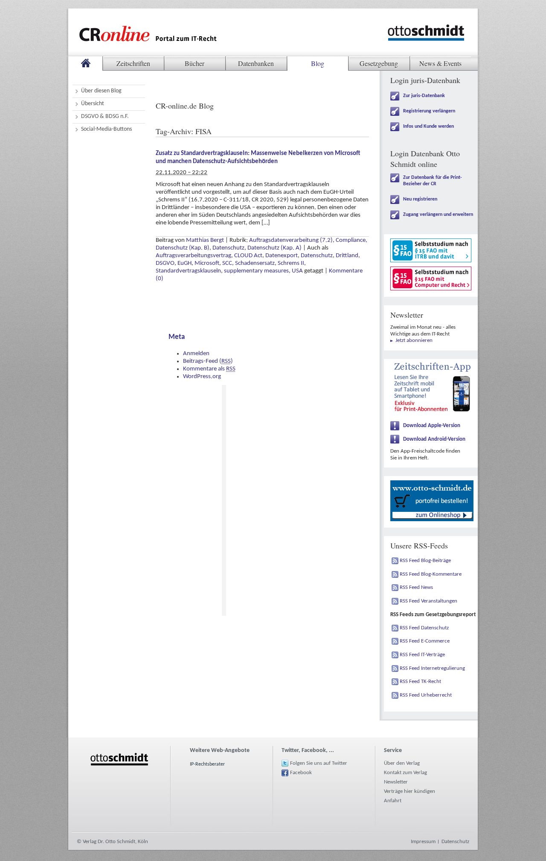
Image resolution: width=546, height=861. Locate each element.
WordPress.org (202, 376)
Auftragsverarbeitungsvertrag (193, 256)
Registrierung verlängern (429, 111)
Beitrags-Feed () (208, 361)
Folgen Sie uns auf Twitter (318, 763)
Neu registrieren (420, 199)
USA (297, 271)
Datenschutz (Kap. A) (274, 248)
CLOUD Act (248, 256)
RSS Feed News (416, 587)
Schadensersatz (255, 263)
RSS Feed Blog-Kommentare (431, 574)
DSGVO (165, 263)
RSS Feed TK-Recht (420, 681)
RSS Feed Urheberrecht (426, 695)
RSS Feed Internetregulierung (432, 668)
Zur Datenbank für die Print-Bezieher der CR (432, 181)
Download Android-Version (434, 439)
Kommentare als (209, 369)
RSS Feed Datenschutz (424, 628)
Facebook (301, 772)
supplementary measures (256, 271)
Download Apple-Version (431, 425)
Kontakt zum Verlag (405, 772)
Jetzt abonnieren (414, 340)
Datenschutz (228, 248)
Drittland (347, 256)
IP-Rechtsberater (207, 764)
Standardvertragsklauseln (188, 271)
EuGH (184, 263)
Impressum (423, 841)
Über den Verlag (402, 763)
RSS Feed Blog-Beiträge (425, 560)
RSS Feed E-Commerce (425, 641)
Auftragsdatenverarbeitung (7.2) (291, 240)
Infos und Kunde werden (428, 126)
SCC (227, 263)
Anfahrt (392, 801)
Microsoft (207, 263)
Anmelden (196, 353)
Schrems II (291, 263)
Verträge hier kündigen (409, 791)
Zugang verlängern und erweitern (438, 214)
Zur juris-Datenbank (424, 95)
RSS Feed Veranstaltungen (428, 601)
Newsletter (396, 782)
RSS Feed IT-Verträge (422, 654)
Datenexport (281, 256)
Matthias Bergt (205, 240)
